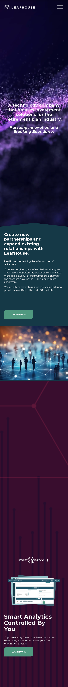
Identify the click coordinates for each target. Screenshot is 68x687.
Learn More (19, 314)
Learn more (19, 652)
